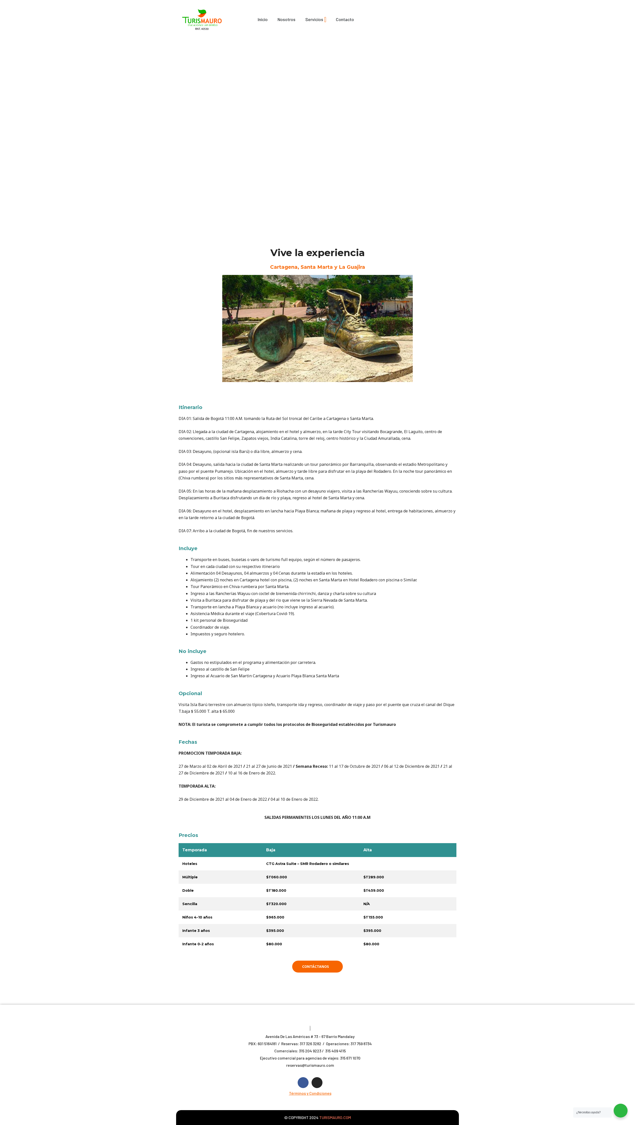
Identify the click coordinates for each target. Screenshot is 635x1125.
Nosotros (286, 19)
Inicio (263, 19)
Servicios (314, 19)
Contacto (345, 19)
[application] (325, 19)
